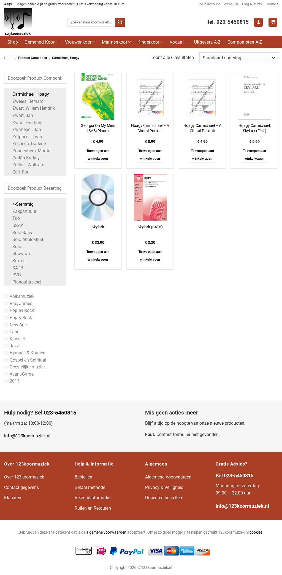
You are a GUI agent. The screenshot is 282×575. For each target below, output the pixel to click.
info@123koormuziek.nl (27, 435)
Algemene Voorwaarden (168, 477)
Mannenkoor (114, 42)
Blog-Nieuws (252, 4)
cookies (256, 532)
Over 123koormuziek (24, 477)
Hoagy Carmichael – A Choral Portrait (150, 128)
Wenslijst (231, 4)
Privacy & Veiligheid (164, 487)
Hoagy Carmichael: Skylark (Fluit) (254, 128)
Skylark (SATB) (150, 227)
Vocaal (177, 42)
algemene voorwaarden (106, 532)
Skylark (98, 227)
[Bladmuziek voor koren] (31, 22)
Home (8, 58)
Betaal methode (90, 487)
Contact (272, 4)
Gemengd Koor (40, 42)
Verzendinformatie (92, 497)
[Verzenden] (120, 22)
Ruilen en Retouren (93, 508)
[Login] (258, 22)
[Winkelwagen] (273, 22)
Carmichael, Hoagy (30, 94)
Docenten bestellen (163, 497)
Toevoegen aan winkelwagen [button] (98, 155)
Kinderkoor (148, 42)
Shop (12, 42)
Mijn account (210, 4)
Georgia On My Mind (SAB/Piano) (98, 128)
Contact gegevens (21, 487)
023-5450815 (60, 412)
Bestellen (83, 477)
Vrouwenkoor (78, 42)
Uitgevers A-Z (207, 42)
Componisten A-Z (244, 42)
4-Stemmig (23, 204)
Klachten (12, 497)
